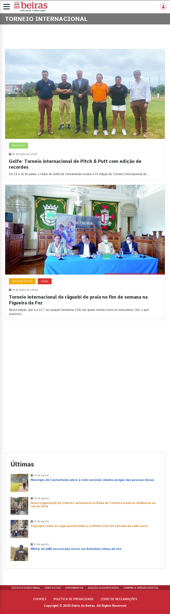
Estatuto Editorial (26, 588)
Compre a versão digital (140, 588)
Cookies (39, 599)
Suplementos (74, 588)
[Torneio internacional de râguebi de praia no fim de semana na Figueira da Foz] (85, 252)
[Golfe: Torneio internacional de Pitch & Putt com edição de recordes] (85, 114)
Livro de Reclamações (119, 599)
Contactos (53, 588)
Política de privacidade (73, 599)
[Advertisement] (85, 359)
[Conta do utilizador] (163, 6)
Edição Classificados (103, 588)
